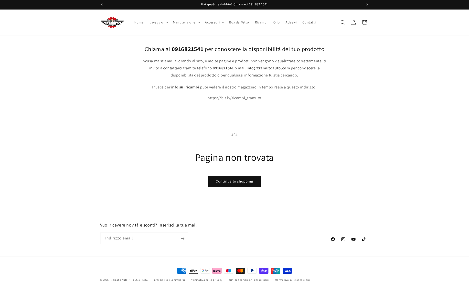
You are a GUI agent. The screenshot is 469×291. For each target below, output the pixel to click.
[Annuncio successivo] (367, 4)
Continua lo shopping (234, 181)
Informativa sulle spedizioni (292, 279)
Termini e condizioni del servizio (248, 279)
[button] (158, 22)
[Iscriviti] (182, 238)
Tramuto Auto (119, 279)
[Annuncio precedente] (101, 4)
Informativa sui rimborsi (169, 279)
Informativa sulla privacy (206, 279)
